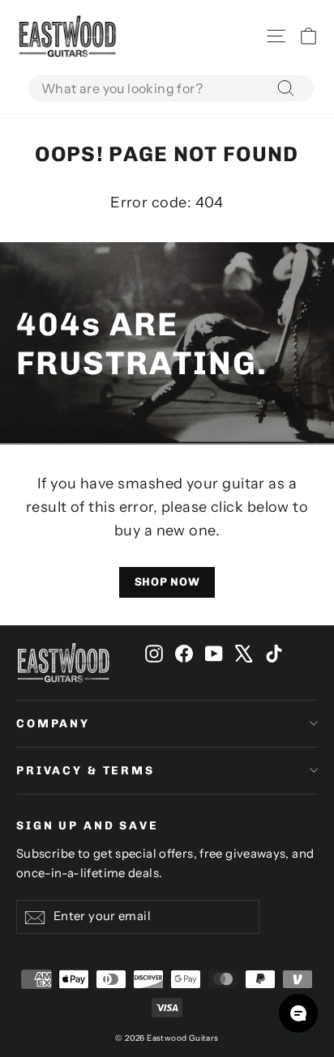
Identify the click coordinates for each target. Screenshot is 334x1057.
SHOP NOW (167, 582)
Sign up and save (87, 826)
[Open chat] (298, 1013)
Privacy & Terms (85, 771)
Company (53, 724)
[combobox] (171, 88)
